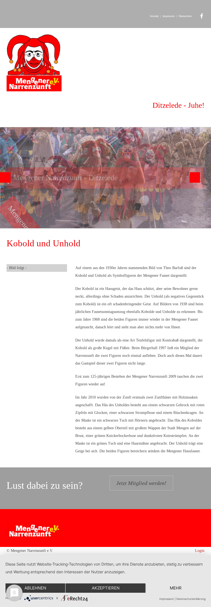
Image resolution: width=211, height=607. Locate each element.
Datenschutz (185, 16)
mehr (176, 588)
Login (199, 551)
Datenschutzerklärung (191, 598)
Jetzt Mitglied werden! (141, 483)
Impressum (169, 16)
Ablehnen (35, 588)
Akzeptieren (106, 588)
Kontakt (154, 16)
